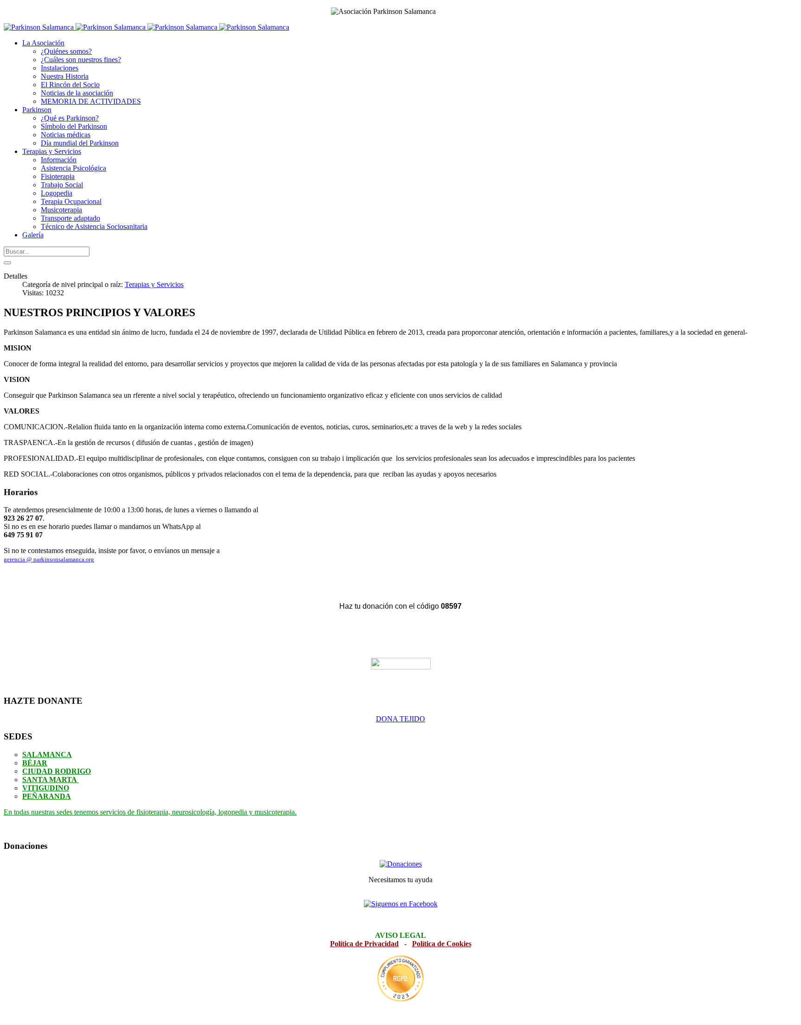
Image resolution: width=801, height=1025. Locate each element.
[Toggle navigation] (7, 262)
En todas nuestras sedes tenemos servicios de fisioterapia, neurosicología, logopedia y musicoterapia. (150, 812)
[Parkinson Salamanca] (146, 27)
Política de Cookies (441, 944)
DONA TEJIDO (400, 719)
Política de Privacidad (364, 944)
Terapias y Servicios (154, 284)
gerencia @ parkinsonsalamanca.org (49, 559)
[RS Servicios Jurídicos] (400, 978)
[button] (43, 43)
